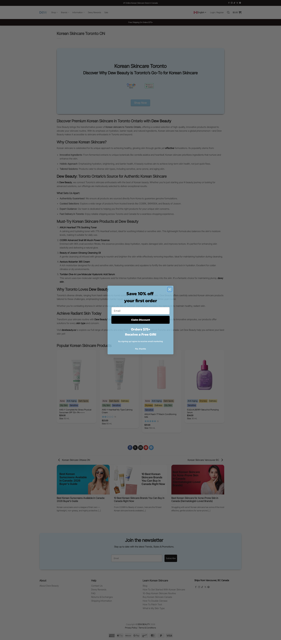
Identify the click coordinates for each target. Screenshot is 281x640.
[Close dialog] (169, 289)
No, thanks (140, 348)
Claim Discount (140, 320)
